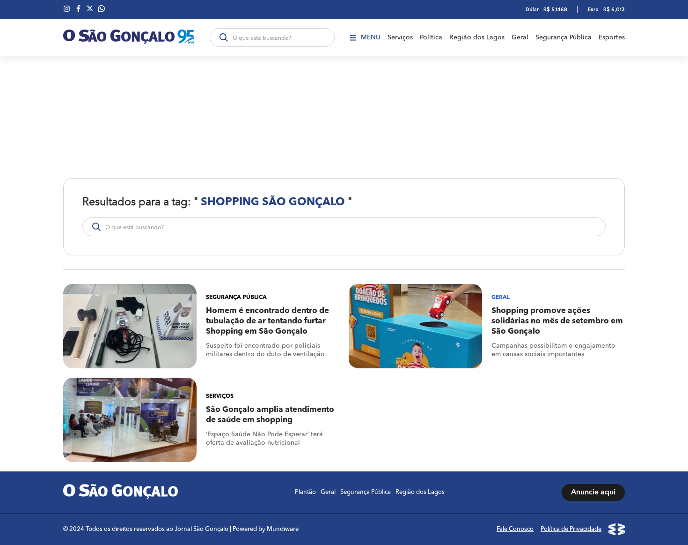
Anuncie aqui (593, 492)
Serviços (400, 37)
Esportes (612, 37)
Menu (371, 37)
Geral (520, 37)
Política (431, 37)
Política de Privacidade (571, 529)
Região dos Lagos (477, 37)
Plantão (305, 492)
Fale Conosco (515, 529)
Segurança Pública (563, 37)
